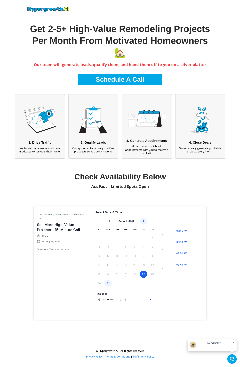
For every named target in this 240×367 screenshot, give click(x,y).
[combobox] (124, 299)
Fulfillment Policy (143, 356)
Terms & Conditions (117, 356)
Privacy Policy (94, 356)
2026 (131, 221)
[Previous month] (109, 221)
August (123, 221)
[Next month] (143, 221)
